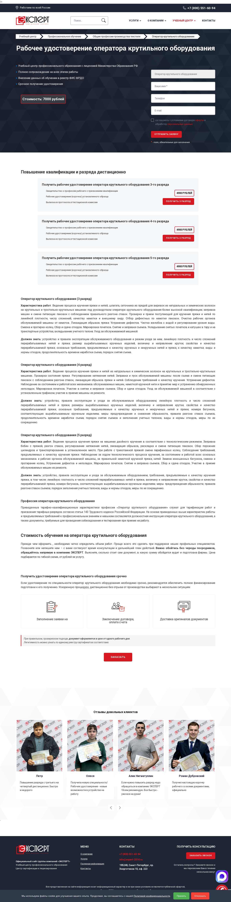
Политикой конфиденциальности (152, 896)
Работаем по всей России (35, 7)
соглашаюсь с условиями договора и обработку (180, 122)
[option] (39, 759)
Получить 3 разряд (178, 201)
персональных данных (180, 124)
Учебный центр (183, 20)
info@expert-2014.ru (131, 859)
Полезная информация (92, 863)
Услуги (133, 20)
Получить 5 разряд (178, 275)
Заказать (118, 657)
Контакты (208, 20)
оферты (199, 120)
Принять (181, 896)
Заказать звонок (201, 855)
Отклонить (200, 896)
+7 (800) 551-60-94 (201, 8)
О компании (156, 20)
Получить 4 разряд (178, 238)
